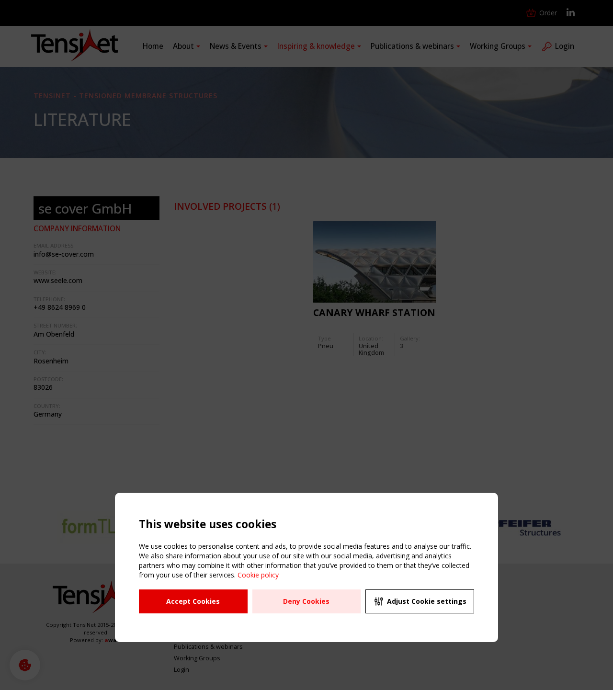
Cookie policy (258, 574)
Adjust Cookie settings (426, 601)
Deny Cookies (306, 601)
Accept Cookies (193, 601)
